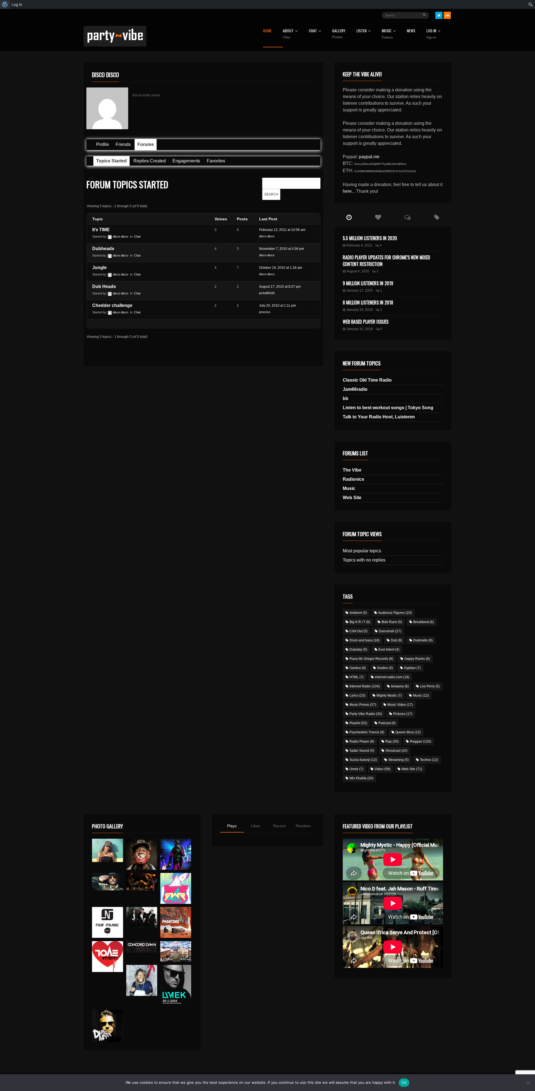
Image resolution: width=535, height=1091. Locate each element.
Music (349, 488)
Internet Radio (364, 686)
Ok (404, 1082)
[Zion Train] (141, 881)
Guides (385, 668)
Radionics (353, 479)
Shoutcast (396, 751)
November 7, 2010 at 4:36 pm (281, 249)
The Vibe (352, 470)
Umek (356, 769)
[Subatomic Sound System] (175, 854)
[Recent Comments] (407, 217)
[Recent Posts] (349, 217)
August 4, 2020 (357, 271)
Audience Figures (395, 613)
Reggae (420, 741)
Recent (279, 826)
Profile (102, 144)
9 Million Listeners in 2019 (368, 283)
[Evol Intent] (107, 956)
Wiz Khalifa (361, 778)
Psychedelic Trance (366, 732)
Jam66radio (355, 389)
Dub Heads (104, 286)
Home (267, 31)
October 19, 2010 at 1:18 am (280, 268)
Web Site (352, 497)
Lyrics (357, 695)
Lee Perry (430, 686)
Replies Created (149, 160)
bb (345, 398)
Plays (232, 826)
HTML (356, 677)
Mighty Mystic (389, 695)
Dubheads (103, 248)
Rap (392, 741)
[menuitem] (5, 4)
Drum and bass (364, 640)
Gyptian (412, 668)
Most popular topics (362, 550)
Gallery (338, 34)
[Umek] (175, 985)
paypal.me (369, 156)
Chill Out (358, 631)
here (347, 191)
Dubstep (358, 649)
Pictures (402, 714)
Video (382, 769)
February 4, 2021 (359, 245)
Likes (255, 826)
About (288, 34)
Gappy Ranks (417, 659)
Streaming (398, 760)
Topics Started (111, 160)
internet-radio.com (392, 677)
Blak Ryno (391, 622)
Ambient (358, 613)
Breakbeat (423, 622)
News (411, 31)
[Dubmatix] (107, 1025)
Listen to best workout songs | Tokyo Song (388, 407)
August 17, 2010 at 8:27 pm (280, 287)
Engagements (186, 160)
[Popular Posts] (378, 217)
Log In (431, 34)
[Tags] (436, 217)
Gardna (357, 668)
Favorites (216, 160)
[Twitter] (438, 15)
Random (303, 826)
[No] (528, 1082)
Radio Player (361, 741)
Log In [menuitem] (17, 4)
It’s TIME (101, 229)
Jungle (99, 267)
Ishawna (400, 686)
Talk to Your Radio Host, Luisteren (379, 416)
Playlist (358, 723)
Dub (396, 640)
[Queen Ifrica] (107, 850)
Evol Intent (388, 649)
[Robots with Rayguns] (175, 888)
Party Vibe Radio (365, 714)
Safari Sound (361, 751)
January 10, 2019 (359, 329)
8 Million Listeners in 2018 (368, 302)
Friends (123, 144)
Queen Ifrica (408, 732)
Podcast (387, 723)
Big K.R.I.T (359, 622)
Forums (145, 144)
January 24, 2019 (359, 310)
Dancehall (390, 631)
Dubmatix (423, 640)
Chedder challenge (112, 305)
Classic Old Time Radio (367, 380)
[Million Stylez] (107, 881)
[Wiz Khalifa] (141, 980)
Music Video (400, 705)
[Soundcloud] (447, 15)
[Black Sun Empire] (175, 922)
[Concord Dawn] (141, 947)
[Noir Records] (107, 922)
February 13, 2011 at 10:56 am (282, 230)
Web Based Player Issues (365, 321)
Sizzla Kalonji (363, 760)
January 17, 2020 (359, 290)
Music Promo (362, 705)
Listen (361, 31)
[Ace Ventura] (175, 951)
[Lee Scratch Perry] (141, 854)
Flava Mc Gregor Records (371, 659)
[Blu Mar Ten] (141, 917)
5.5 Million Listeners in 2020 (370, 238)
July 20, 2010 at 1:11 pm (277, 305)
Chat (313, 31)
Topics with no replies (364, 560)
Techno (429, 760)
